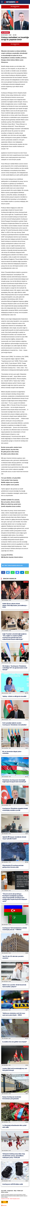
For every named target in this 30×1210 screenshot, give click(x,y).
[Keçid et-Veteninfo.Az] (11, 2)
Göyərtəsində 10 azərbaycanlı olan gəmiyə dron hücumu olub (13, 866)
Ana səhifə (3, 1190)
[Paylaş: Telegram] (22, 572)
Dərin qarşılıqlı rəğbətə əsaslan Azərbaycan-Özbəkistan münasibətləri (14, 724)
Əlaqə (15, 1190)
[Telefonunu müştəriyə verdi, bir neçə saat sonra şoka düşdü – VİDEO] (15, 1000)
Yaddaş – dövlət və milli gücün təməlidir (14, 696)
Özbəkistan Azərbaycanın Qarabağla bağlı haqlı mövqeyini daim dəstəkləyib (14, 781)
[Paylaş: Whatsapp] (13, 572)
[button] (27, 572)
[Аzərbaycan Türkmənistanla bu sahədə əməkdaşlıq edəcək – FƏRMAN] (15, 915)
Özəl (27, 1075)
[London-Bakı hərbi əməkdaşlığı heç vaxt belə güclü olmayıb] (15, 1056)
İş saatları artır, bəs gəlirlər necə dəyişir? (14, 1042)
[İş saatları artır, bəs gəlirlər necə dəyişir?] (15, 1029)
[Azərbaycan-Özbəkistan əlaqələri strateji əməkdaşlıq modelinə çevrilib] (15, 796)
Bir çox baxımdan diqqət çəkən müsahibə (11, 752)
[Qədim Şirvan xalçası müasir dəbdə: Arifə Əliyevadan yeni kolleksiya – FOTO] (15, 591)
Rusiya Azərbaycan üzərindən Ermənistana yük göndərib (11, 1097)
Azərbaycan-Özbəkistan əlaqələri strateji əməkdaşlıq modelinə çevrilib (15, 809)
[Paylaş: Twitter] (8, 572)
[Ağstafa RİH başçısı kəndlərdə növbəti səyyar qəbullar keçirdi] (15, 824)
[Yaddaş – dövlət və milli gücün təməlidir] (15, 683)
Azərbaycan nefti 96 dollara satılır (12, 1184)
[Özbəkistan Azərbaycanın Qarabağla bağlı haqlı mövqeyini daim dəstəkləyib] (15, 767)
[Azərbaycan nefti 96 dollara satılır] (15, 1171)
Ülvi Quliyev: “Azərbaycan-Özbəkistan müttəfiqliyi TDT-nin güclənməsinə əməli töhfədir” (14, 667)
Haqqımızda (10, 1190)
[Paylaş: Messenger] (17, 572)
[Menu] (2, 2)
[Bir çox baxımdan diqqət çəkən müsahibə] (15, 739)
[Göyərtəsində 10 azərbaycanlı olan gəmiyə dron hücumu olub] (15, 852)
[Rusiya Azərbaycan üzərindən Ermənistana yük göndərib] (15, 1084)
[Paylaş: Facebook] (3, 572)
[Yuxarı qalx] (25, 1205)
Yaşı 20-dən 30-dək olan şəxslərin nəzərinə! (13, 957)
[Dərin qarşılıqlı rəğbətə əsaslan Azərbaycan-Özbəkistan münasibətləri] (15, 710)
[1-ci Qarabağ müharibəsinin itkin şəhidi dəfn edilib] (15, 1113)
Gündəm (6, 32)
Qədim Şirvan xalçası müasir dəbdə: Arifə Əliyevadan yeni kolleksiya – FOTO (14, 605)
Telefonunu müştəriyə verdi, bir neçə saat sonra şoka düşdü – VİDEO (13, 1014)
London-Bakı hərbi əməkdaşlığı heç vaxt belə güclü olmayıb (14, 1069)
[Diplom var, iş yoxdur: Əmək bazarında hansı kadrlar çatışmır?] (15, 972)
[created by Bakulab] (4, 1205)
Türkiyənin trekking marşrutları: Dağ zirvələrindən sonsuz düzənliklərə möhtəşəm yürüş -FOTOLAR (13, 1155)
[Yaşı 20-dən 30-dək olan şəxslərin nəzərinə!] (15, 943)
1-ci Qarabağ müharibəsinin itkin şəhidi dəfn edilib (14, 1126)
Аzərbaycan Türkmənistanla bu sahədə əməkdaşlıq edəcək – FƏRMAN (14, 928)
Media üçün (20, 1190)
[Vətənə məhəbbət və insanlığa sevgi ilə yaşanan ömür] (15, 20)
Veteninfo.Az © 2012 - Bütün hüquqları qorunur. (10, 1198)
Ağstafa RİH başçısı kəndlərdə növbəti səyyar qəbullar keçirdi (14, 838)
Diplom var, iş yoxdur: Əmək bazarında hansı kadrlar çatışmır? (14, 985)
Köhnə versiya (4, 1192)
